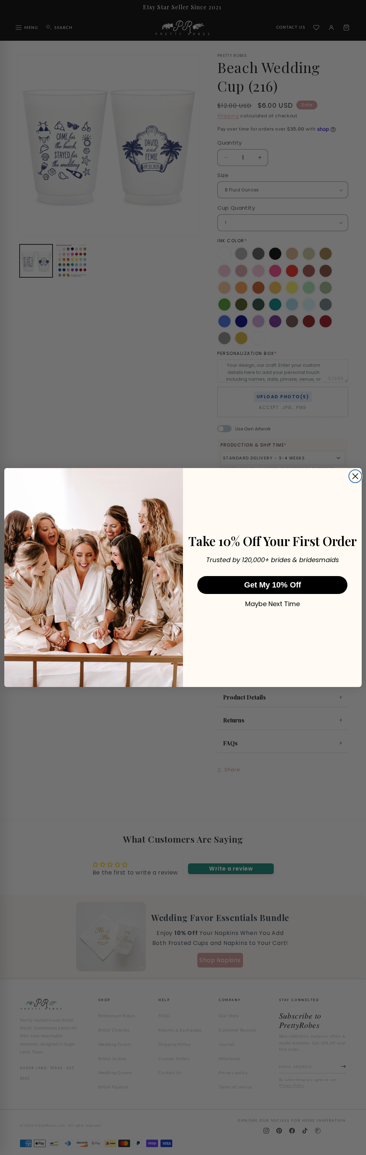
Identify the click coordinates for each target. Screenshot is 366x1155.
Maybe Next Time (272, 604)
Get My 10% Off (272, 584)
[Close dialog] (355, 476)
